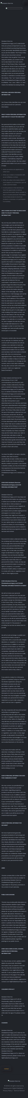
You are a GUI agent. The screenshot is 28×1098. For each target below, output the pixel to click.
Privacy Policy (7, 1091)
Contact (6, 1069)
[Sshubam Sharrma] (7, 3)
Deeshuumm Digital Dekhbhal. (13, 1088)
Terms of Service (19, 1091)
